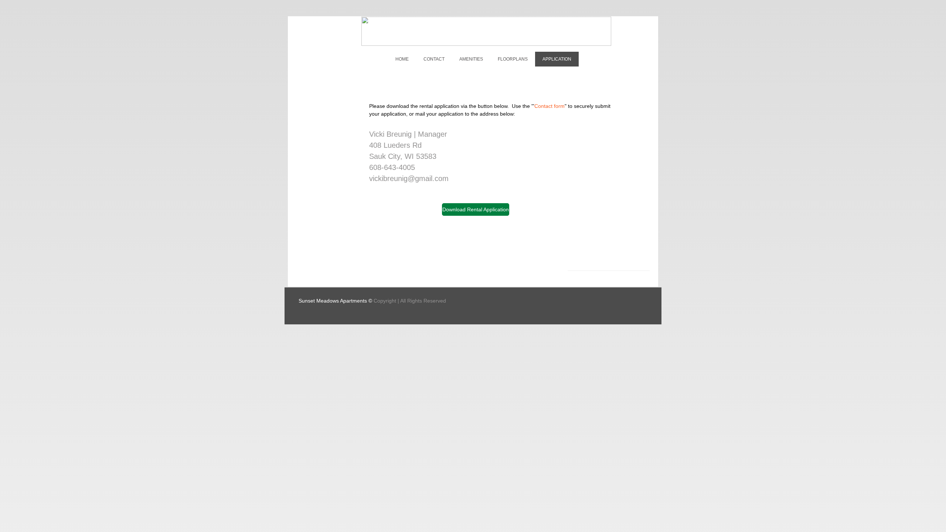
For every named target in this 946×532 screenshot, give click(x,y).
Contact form (549, 106)
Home (402, 59)
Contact (434, 59)
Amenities (471, 59)
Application (556, 59)
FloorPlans (513, 59)
